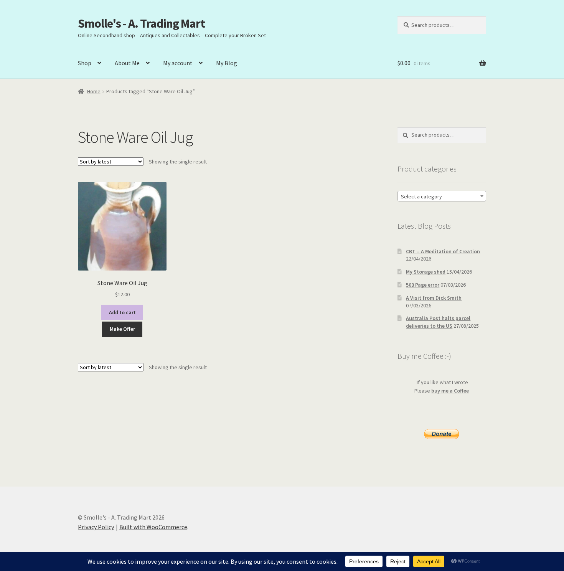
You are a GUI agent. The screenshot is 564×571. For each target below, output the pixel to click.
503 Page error (422, 284)
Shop (84, 63)
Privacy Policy (96, 527)
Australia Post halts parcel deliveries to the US (438, 322)
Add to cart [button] (122, 312)
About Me (127, 63)
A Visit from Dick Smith (434, 297)
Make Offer (122, 328)
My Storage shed (425, 271)
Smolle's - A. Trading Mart (141, 23)
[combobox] (441, 196)
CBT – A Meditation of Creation (443, 251)
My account (178, 63)
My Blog (226, 63)
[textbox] (442, 196)
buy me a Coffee (450, 390)
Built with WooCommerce (153, 527)
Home (94, 91)
